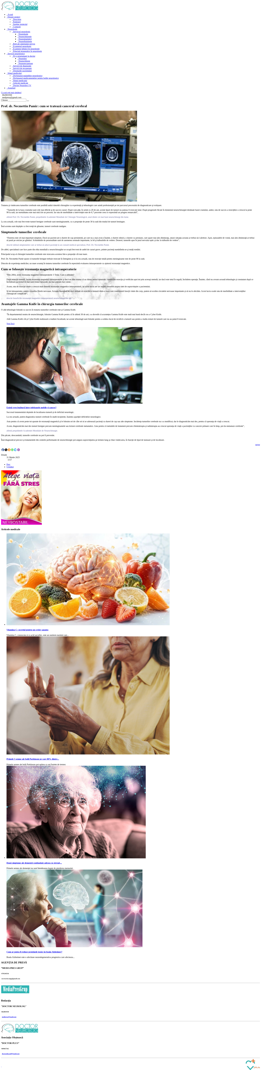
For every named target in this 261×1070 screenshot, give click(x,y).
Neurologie (12, 29)
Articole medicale (20, 83)
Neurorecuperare (25, 63)
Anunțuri (11, 88)
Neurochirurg (24, 61)
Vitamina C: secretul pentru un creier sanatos (27, 630)
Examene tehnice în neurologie (26, 49)
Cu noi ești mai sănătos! (11, 92)
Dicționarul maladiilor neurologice (27, 76)
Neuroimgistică (25, 39)
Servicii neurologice (16, 54)
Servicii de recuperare (22, 68)
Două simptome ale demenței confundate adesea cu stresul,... (34, 863)
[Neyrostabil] (21, 524)
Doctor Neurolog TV (22, 85)
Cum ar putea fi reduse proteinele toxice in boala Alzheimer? (34, 952)
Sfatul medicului (15, 73)
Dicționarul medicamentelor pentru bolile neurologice (36, 78)
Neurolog (22, 58)
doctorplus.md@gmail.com (10, 1053)
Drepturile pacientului (22, 71)
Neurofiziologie (25, 41)
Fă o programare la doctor (24, 56)
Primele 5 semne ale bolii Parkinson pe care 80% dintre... (33, 759)
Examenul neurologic (22, 46)
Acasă (10, 14)
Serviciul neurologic (21, 31)
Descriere (17, 19)
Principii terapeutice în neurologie (27, 51)
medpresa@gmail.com (9, 1017)
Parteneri (17, 22)
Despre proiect (14, 17)
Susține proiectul (20, 24)
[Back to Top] (1, 1066)
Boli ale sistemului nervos (24, 44)
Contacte (17, 27)
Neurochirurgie (25, 36)
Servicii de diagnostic (22, 66)
